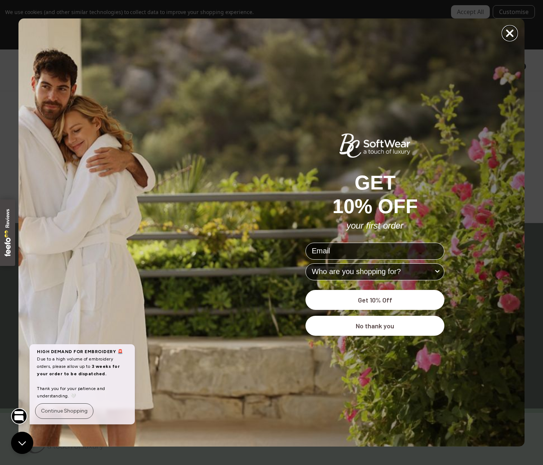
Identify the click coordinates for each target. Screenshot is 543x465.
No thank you (375, 326)
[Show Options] (437, 272)
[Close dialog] (509, 33)
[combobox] (373, 272)
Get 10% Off (375, 300)
